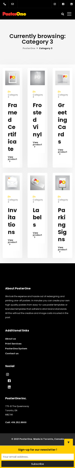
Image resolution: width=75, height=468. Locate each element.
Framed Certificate (12, 127)
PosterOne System (16, 348)
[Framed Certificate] (12, 77)
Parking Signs (62, 224)
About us (10, 338)
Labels (37, 217)
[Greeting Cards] (62, 77)
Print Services (13, 343)
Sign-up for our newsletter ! (37, 450)
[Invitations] (12, 182)
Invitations (12, 221)
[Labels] (37, 182)
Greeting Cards (62, 123)
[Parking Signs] (62, 182)
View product (12, 158)
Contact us (11, 353)
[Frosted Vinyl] (37, 77)
